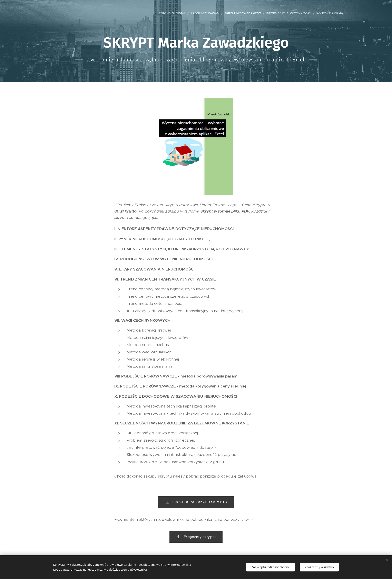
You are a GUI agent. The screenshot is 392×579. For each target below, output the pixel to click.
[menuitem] (173, 13)
